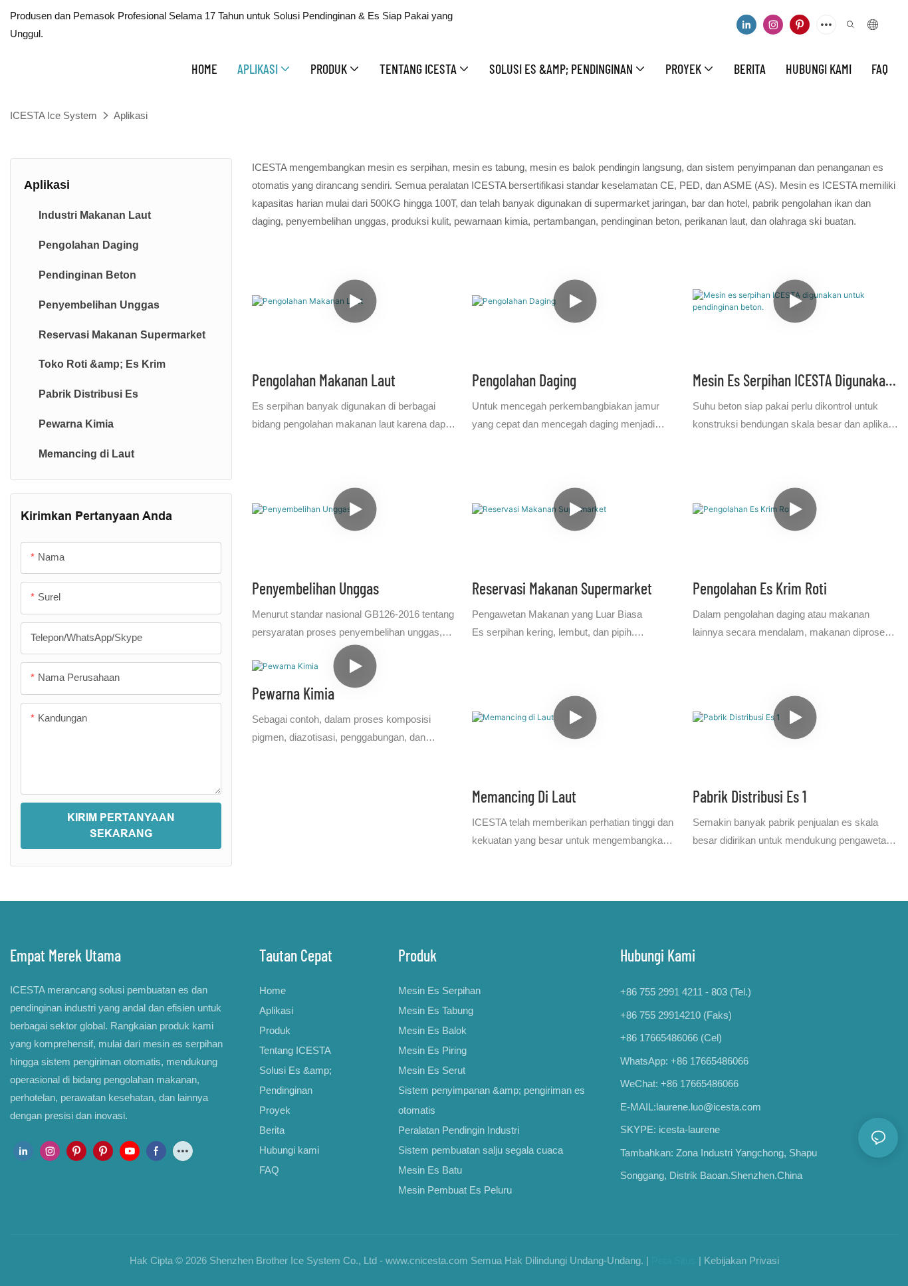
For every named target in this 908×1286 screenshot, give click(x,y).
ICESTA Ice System (53, 115)
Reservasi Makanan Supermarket (562, 588)
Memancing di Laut (524, 796)
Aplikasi (131, 115)
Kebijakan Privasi (741, 1260)
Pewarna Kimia (293, 693)
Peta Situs (673, 1260)
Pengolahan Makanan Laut (324, 380)
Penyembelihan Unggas (315, 588)
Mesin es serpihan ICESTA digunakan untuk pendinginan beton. (792, 381)
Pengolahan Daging (524, 380)
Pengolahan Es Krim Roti (760, 588)
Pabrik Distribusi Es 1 (749, 796)
